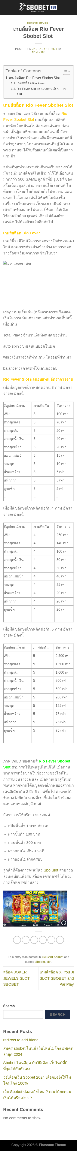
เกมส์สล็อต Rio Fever (31, 83)
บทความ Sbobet (38, 22)
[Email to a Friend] (43, 940)
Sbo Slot (51, 870)
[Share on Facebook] (26, 940)
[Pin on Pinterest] (51, 940)
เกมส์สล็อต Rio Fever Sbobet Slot (34, 78)
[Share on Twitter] (34, 940)
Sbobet (40, 961)
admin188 (39, 52)
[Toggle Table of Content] (64, 71)
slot (49, 961)
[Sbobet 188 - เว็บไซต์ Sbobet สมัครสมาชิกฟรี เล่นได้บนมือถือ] (38, 7)
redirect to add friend (20, 1040)
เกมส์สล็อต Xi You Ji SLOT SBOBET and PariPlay (57, 978)
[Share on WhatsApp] (17, 940)
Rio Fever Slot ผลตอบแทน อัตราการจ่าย (41, 91)
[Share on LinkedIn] (60, 940)
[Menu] (6, 7)
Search (9, 1006)
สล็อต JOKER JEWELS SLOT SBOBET (16, 978)
